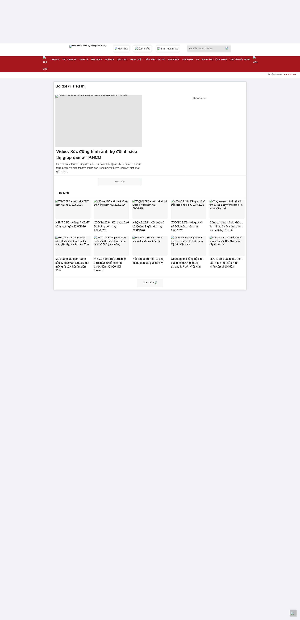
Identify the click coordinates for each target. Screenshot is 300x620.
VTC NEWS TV (69, 59)
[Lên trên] (293, 613)
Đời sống (187, 59)
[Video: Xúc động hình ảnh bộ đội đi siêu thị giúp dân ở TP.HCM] (98, 121)
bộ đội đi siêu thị (70, 86)
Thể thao (96, 59)
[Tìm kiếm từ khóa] (228, 48)
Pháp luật (136, 59)
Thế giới (109, 59)
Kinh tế (84, 59)
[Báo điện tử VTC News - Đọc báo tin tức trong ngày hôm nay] (88, 49)
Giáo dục (122, 59)
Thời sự (55, 59)
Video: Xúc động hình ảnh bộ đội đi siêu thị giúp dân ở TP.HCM (96, 154)
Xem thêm (120, 181)
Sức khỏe (173, 59)
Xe (197, 59)
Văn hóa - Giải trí (155, 59)
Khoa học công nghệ (214, 59)
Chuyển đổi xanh (240, 59)
